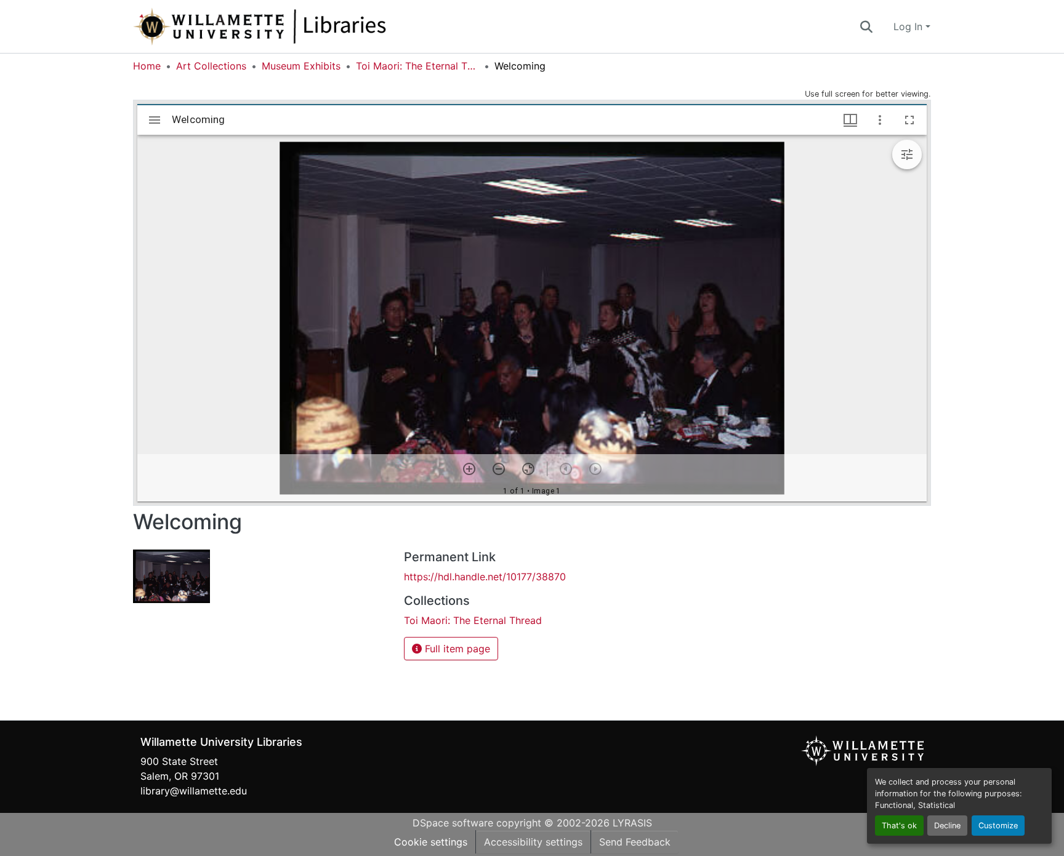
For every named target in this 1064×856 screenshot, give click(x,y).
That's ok (899, 825)
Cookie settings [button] (430, 842)
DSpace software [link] (453, 823)
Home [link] (147, 66)
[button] (300, 26)
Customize (998, 825)
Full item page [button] (456, 648)
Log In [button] (909, 26)
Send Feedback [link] (635, 842)
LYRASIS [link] (632, 823)
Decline (947, 825)
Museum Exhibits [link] (301, 66)
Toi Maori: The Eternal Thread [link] (417, 66)
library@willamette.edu (193, 791)
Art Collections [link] (211, 66)
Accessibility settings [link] (533, 842)
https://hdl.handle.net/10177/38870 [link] (485, 576)
